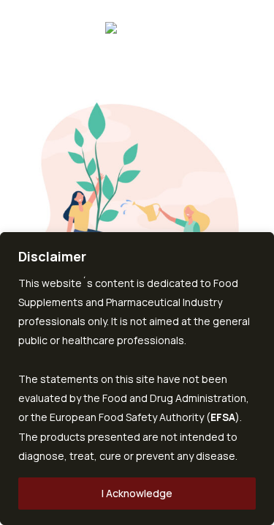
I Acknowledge (137, 493)
